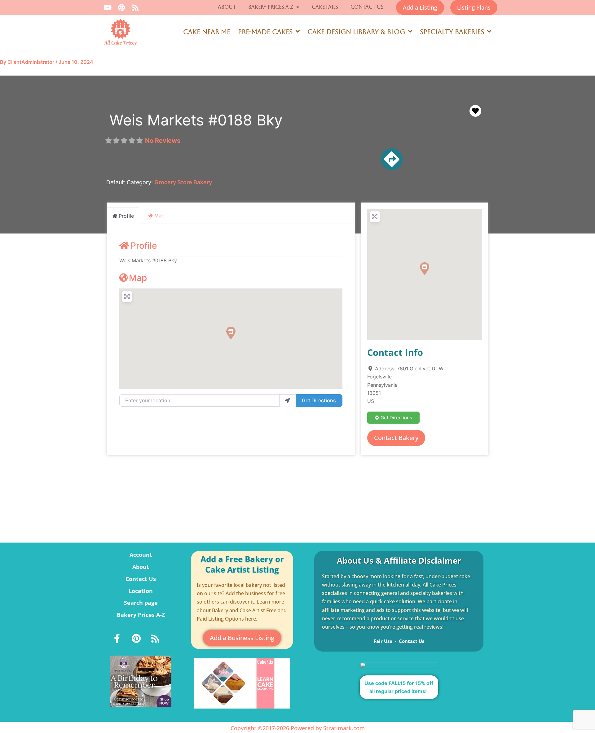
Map (138, 278)
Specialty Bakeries (452, 32)
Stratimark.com (344, 728)
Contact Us (367, 7)
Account (141, 554)
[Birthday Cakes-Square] (140, 681)
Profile (143, 245)
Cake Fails (325, 7)
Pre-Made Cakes (265, 32)
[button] (231, 333)
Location (141, 591)
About (227, 7)
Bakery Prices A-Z (270, 7)
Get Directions (319, 400)
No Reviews (162, 140)
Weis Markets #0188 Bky (196, 120)
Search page (141, 602)
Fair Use (383, 641)
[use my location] (287, 400)
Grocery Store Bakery (183, 182)
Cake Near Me (206, 32)
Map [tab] (159, 215)
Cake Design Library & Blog (356, 32)
